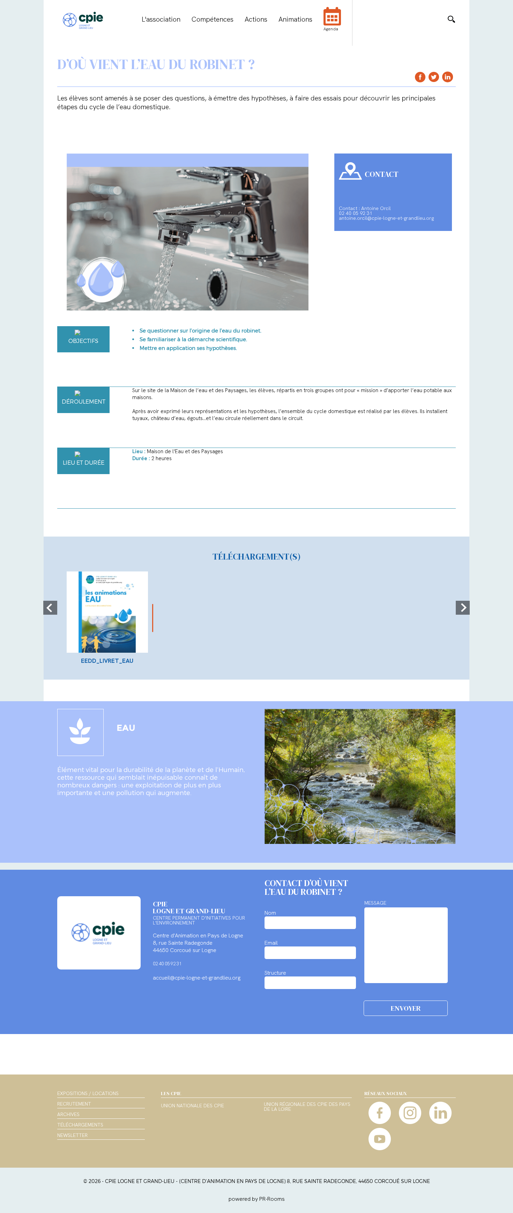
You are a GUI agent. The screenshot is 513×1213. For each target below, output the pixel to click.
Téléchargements (80, 1124)
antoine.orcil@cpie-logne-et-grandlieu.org (386, 218)
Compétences (212, 19)
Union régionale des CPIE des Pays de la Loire (307, 1107)
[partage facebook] (420, 77)
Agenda (331, 29)
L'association (161, 19)
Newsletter (72, 1135)
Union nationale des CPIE (192, 1106)
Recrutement (74, 1103)
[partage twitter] (434, 77)
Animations (295, 19)
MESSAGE (375, 902)
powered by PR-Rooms (257, 1199)
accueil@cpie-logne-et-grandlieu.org (196, 977)
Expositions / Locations (88, 1093)
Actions (256, 19)
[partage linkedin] (447, 77)
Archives (68, 1114)
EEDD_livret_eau (107, 660)
